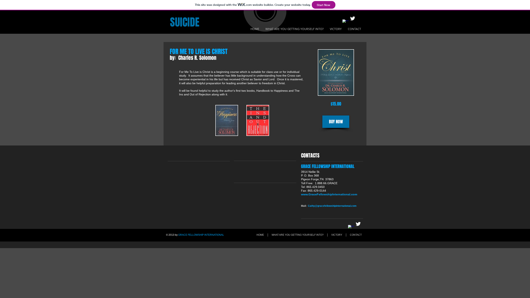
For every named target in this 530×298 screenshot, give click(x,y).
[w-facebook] (345, 22)
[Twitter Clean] (352, 18)
